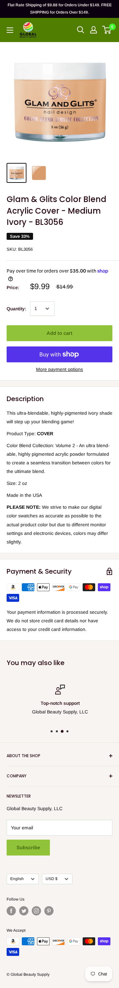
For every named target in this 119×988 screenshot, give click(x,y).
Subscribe (28, 847)
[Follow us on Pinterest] (49, 910)
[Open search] (80, 29)
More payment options (59, 369)
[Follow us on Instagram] (36, 910)
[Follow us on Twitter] (23, 910)
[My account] (93, 29)
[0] (107, 30)
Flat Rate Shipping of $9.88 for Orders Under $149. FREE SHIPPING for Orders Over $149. (60, 9)
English (17, 878)
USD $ (52, 878)
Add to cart (59, 333)
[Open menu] (10, 30)
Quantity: (16, 308)
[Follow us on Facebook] (11, 910)
